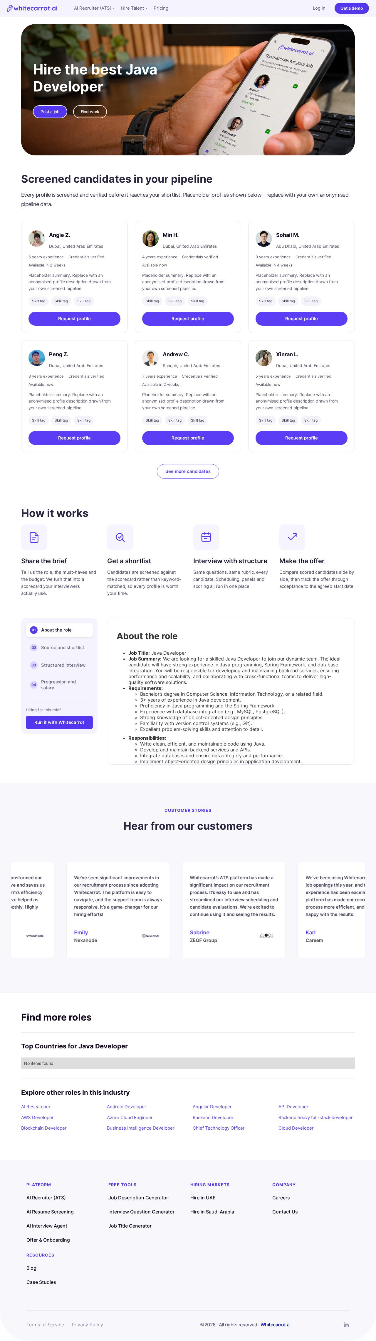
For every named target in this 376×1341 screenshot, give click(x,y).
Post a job (50, 111)
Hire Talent (134, 8)
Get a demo (351, 8)
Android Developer (126, 1106)
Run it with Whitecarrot (59, 722)
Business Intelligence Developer (140, 1128)
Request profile (74, 318)
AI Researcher (36, 1106)
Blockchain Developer (44, 1128)
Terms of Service (45, 1325)
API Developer (293, 1106)
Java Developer (95, 78)
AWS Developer (37, 1117)
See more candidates (188, 471)
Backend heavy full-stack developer (315, 1117)
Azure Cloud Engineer (130, 1117)
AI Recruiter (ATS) (94, 8)
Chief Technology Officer (219, 1128)
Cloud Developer (296, 1128)
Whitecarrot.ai (276, 1325)
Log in (319, 8)
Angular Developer (212, 1106)
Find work (90, 111)
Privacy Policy (87, 1325)
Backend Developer (213, 1117)
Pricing (161, 8)
